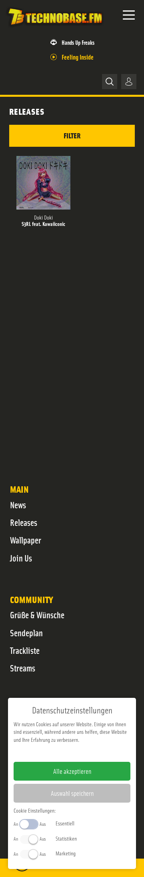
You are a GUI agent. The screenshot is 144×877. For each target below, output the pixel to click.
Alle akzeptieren (72, 771)
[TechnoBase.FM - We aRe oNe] (55, 27)
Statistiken (66, 838)
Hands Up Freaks (78, 42)
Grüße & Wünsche (37, 614)
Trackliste (25, 650)
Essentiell (65, 823)
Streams (22, 668)
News (18, 504)
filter (72, 135)
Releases (23, 522)
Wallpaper (25, 540)
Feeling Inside (78, 56)
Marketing (66, 853)
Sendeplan (26, 632)
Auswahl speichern (72, 793)
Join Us (21, 558)
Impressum (47, 752)
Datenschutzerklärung (85, 752)
